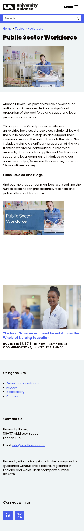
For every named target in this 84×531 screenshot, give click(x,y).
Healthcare (35, 28)
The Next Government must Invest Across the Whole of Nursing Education (41, 335)
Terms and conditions (22, 383)
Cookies (12, 396)
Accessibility (15, 392)
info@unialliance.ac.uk (28, 445)
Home (7, 28)
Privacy (11, 388)
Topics (19, 28)
